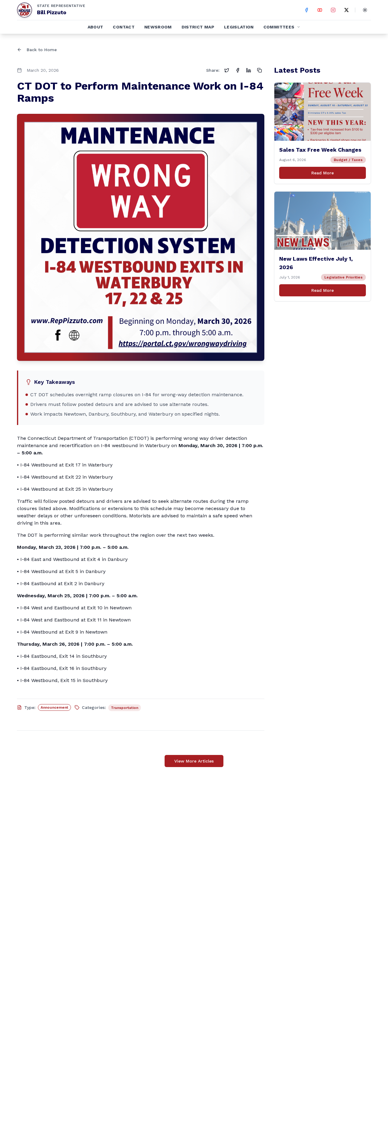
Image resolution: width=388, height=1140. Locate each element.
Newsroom (158, 27)
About (95, 27)
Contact (123, 27)
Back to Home (42, 49)
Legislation (239, 27)
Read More (322, 172)
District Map (198, 27)
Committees (279, 27)
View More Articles (194, 761)
